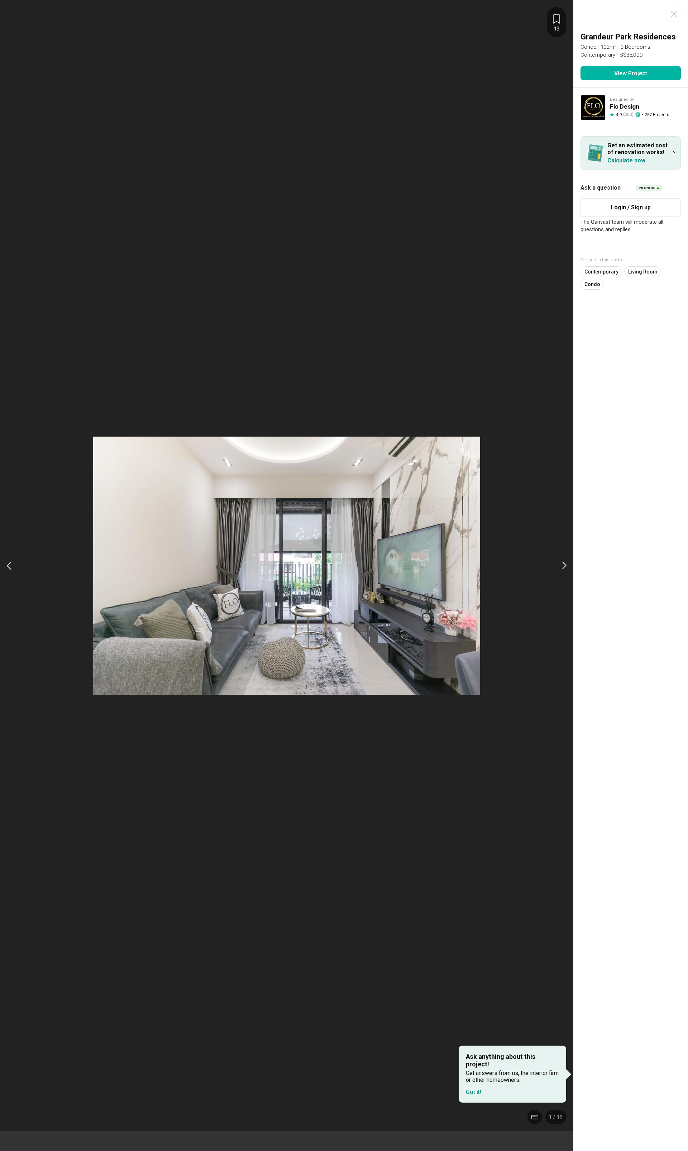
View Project (630, 73)
